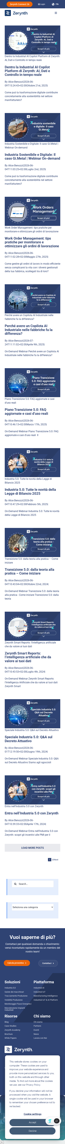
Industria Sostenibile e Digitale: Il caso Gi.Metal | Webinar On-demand (32, 156)
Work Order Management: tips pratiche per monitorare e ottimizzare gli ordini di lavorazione (32, 242)
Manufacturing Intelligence (46, 996)
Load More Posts (32, 847)
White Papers (11, 1038)
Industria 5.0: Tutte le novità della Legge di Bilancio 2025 (30, 491)
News (36, 1034)
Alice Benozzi (15, 81)
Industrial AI (39, 988)
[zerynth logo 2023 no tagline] (16, 11)
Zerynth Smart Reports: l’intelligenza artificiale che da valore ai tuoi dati (28, 657)
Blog (7, 1022)
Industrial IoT (39, 992)
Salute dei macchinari (14, 992)
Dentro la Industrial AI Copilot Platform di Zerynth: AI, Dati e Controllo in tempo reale (27, 71)
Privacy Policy (33, 1085)
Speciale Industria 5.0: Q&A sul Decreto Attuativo (32, 730)
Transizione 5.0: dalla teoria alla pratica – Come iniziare (29, 571)
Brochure (9, 1034)
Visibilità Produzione (14, 1000)
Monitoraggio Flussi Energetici (18, 1004)
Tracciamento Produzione (16, 996)
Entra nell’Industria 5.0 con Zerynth (24, 806)
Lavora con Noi (40, 1038)
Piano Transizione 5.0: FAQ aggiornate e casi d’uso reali (26, 411)
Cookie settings (32, 1114)
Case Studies (10, 1026)
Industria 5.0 (10, 988)
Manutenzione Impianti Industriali (15, 1009)
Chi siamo (38, 1022)
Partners (37, 1026)
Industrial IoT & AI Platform (46, 1000)
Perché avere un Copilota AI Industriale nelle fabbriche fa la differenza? (29, 329)
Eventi (36, 1030)
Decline (32, 1131)
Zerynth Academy (12, 1030)
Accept (32, 1122)
